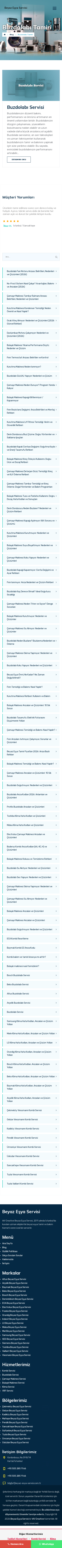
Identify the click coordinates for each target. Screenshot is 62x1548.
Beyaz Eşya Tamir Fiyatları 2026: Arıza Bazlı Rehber (28, 753)
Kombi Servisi (8, 1371)
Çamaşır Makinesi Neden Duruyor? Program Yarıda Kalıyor (31, 387)
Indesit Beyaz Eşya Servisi (15, 1319)
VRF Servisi (7, 1391)
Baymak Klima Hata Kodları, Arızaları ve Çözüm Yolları (29, 1087)
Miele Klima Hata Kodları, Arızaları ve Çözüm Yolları (31, 1033)
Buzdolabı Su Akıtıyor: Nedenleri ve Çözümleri (28, 868)
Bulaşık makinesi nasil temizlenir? (23, 966)
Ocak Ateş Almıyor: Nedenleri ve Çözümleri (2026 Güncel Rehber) (30, 322)
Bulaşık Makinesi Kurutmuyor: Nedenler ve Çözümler (27, 618)
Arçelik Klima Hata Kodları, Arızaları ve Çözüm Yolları (28, 1100)
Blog (4, 1247)
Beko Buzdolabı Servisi (18, 984)
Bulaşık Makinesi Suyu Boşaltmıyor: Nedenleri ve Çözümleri (30, 547)
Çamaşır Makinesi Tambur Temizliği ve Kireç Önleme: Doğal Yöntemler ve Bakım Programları (29, 485)
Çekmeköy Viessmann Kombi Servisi (24, 1110)
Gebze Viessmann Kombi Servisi (22, 1119)
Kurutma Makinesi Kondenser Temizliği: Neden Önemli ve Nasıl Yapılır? (29, 310)
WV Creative (38, 1519)
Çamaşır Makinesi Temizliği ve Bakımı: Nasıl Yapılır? (31, 730)
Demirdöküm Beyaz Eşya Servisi (17, 1299)
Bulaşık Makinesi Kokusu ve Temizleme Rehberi (29, 859)
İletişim (5, 1263)
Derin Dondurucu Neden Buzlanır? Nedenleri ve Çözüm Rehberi (29, 510)
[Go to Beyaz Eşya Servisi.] (4, 35)
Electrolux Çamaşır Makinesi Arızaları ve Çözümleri (26, 836)
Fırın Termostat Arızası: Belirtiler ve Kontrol (27, 357)
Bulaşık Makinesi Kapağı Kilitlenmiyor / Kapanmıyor (25, 399)
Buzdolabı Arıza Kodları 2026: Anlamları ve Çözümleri (27, 796)
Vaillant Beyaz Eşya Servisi (15, 1351)
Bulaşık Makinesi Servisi (13, 1383)
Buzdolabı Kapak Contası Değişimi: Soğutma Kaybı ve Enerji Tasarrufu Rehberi (31, 448)
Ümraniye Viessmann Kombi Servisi (24, 1147)
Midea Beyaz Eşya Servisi (14, 1327)
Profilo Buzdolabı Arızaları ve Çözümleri (25, 807)
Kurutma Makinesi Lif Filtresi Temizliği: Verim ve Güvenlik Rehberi (30, 424)
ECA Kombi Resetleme (17, 938)
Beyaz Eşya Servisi (16, 8)
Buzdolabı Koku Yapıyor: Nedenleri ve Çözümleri (29, 665)
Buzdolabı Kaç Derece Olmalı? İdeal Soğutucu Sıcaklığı (29, 593)
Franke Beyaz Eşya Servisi (15, 1311)
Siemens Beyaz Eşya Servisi (15, 1343)
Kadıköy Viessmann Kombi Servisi (23, 1128)
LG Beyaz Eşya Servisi (12, 1323)
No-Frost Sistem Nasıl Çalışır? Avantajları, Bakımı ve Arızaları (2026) (30, 285)
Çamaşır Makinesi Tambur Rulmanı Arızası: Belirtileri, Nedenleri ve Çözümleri (27, 297)
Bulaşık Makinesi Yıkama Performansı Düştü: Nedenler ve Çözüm (28, 347)
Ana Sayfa (7, 1243)
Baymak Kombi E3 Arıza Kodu (21, 948)
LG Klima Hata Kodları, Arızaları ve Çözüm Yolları (30, 1042)
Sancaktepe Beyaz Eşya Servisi (17, 1426)
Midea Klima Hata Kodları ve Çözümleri (25, 825)
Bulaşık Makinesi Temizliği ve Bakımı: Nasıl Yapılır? (30, 764)
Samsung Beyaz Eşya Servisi (16, 1335)
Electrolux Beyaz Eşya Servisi (16, 1307)
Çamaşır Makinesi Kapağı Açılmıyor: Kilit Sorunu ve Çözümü (31, 522)
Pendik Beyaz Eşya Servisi (14, 1422)
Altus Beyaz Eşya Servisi (14, 1279)
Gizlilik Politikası (9, 1251)
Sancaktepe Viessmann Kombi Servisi (25, 1165)
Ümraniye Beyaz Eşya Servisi (16, 1438)
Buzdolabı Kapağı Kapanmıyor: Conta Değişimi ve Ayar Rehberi (30, 571)
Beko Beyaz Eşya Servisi (14, 1291)
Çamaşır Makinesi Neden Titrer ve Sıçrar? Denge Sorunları (30, 605)
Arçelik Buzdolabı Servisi (18, 1003)
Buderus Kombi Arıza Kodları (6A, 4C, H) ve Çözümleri (27, 848)
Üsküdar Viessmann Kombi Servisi (23, 1156)
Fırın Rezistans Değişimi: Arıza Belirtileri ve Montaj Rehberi (31, 411)
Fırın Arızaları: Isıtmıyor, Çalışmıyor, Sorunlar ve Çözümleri (29, 741)
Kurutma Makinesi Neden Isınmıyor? (24, 366)
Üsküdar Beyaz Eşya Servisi (15, 1442)
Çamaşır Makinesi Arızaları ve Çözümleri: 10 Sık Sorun (29, 774)
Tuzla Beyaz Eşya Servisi (14, 1434)
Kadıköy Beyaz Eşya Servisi (15, 1414)
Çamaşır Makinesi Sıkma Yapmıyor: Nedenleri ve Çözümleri (29, 655)
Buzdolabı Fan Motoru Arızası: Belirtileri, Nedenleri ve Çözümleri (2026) (30, 273)
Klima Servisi (8, 1387)
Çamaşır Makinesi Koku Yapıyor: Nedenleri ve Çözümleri (28, 559)
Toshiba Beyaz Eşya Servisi (15, 1347)
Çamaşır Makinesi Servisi (14, 1379)
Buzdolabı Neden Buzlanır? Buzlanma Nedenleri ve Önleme (31, 642)
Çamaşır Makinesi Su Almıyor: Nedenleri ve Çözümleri (27, 900)
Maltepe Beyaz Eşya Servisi (15, 1418)
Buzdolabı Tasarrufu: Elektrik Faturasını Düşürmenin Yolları (26, 719)
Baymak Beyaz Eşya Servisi (15, 1287)
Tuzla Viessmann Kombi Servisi (22, 1174)
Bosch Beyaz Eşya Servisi (14, 1295)
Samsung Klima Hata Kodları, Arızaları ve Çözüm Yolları (30, 1023)
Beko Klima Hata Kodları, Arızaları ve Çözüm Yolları (31, 1076)
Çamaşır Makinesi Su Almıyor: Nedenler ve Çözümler (27, 630)
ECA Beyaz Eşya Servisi (13, 1303)
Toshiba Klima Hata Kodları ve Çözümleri (26, 816)
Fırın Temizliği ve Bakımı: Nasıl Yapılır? (25, 687)
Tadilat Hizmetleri (17, 1539)
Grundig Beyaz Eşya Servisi (15, 1315)
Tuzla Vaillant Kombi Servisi (20, 1183)
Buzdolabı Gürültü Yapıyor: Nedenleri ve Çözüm (29, 376)
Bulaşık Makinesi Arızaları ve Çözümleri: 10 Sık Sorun (28, 707)
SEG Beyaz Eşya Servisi (13, 1339)
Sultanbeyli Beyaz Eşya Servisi (17, 1430)
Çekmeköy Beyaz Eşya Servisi (16, 1406)
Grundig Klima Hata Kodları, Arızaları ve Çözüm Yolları (29, 1053)
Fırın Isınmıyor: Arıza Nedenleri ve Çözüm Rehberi (30, 582)
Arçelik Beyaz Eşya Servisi (14, 1283)
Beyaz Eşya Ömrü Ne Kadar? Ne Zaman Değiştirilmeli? (26, 676)
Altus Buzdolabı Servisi (18, 993)
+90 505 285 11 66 (17, 1468)
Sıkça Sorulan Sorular (12, 1255)
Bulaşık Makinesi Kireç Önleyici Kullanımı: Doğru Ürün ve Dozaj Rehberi (29, 461)
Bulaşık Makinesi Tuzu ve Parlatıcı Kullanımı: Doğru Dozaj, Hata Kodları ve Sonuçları (31, 498)
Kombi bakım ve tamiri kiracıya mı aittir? (26, 957)
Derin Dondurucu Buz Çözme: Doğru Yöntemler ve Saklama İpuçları (31, 436)
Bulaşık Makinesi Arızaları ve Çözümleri (25, 911)
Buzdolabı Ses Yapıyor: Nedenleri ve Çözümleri (29, 877)
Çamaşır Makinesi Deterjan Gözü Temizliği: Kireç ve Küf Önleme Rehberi (30, 473)
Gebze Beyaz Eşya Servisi (14, 1410)
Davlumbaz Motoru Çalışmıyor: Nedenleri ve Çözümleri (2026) (28, 334)
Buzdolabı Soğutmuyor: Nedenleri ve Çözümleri (29, 785)
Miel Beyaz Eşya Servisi (13, 1331)
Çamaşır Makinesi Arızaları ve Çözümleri (26, 920)
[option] (31, 217)
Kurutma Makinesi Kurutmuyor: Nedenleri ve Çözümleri (28, 535)
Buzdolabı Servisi (25, 107)
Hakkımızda (7, 1259)
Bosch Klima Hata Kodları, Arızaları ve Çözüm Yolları (28, 1066)
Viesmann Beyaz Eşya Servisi (16, 1355)
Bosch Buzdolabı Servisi (18, 975)
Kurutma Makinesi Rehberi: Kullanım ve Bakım (28, 696)
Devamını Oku (19, 159)
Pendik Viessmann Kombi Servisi (22, 1138)
